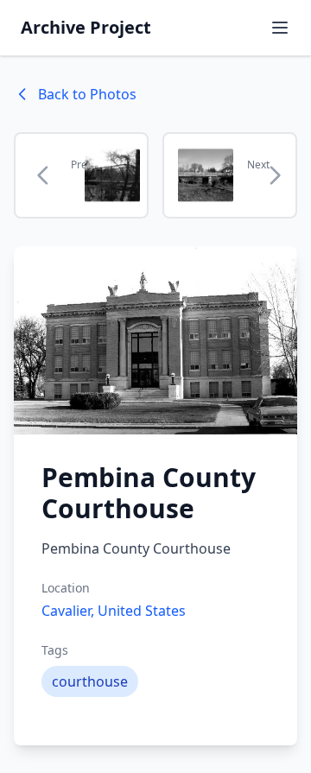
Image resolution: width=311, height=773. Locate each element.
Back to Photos (87, 94)
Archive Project (86, 27)
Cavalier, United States (113, 610)
